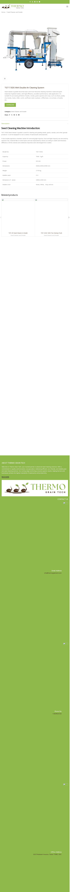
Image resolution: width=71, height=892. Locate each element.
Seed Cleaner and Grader (15, 12)
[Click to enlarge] (5, 79)
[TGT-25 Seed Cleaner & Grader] (18, 215)
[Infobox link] (35, 571)
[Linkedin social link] (37, 2)
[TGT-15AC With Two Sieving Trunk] (51, 215)
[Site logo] (12, 6)
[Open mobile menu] (67, 6)
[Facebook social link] (30, 2)
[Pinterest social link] (35, 2)
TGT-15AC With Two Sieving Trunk (51, 233)
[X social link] (32, 2)
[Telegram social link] (39, 2)
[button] (69, 217)
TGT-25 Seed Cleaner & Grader (18, 233)
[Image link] (34, 488)
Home (3, 12)
